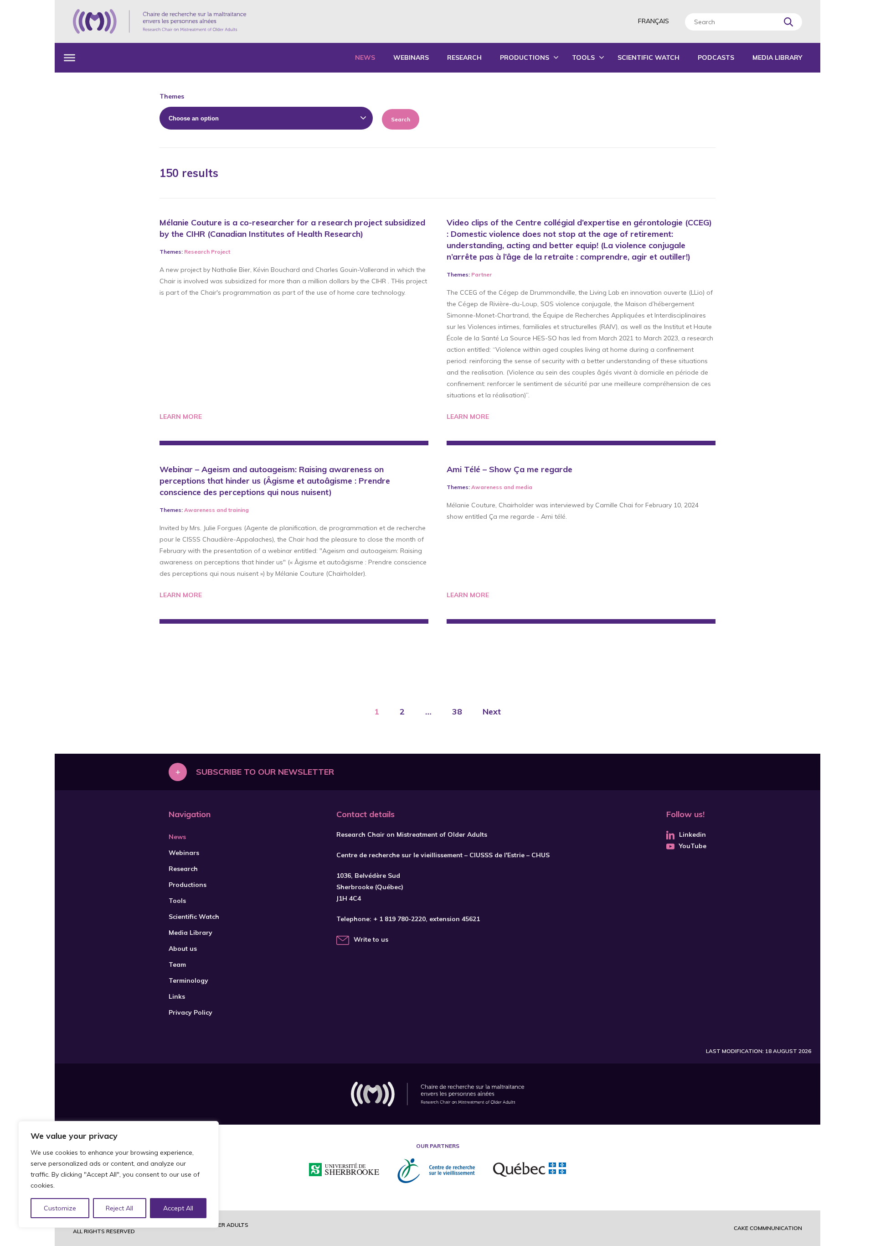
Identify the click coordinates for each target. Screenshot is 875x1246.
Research (464, 57)
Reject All (119, 1208)
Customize (60, 1208)
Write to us (371, 939)
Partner (481, 274)
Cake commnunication (768, 1228)
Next (492, 711)
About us (183, 948)
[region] (118, 1174)
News (365, 57)
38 (457, 711)
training (238, 509)
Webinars (411, 57)
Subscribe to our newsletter (265, 771)
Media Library (777, 57)
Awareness (199, 509)
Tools (583, 57)
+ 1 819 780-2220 (399, 919)
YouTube (692, 846)
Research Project (207, 251)
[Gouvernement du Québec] (529, 1171)
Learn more (181, 416)
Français (653, 21)
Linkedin (692, 834)
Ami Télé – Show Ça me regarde (509, 469)
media (523, 487)
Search (400, 119)
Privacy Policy (190, 1012)
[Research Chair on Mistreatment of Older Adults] (159, 21)
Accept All (178, 1208)
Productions (524, 57)
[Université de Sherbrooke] (344, 1171)
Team (177, 964)
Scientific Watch (648, 57)
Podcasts (716, 57)
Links (177, 996)
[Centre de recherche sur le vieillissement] (436, 1170)
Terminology (188, 980)
